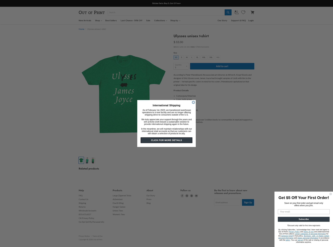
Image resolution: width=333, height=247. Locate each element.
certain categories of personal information (310, 234)
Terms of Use (308, 232)
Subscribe (304, 219)
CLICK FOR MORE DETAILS (166, 140)
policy (288, 240)
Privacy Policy (294, 232)
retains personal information (307, 238)
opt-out (300, 240)
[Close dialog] (193, 102)
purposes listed (287, 236)
